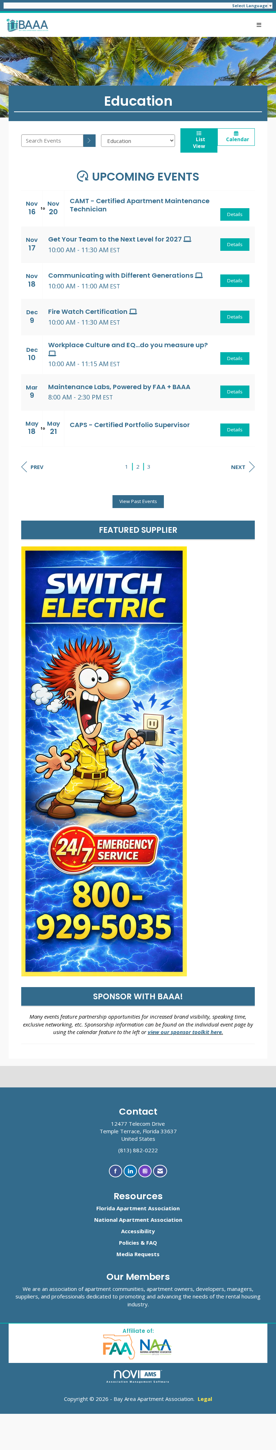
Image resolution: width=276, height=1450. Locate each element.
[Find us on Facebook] (115, 1171)
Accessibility (138, 1231)
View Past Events (138, 501)
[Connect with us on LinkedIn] (130, 1171)
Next (238, 466)
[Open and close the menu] (158, 25)
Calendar (236, 139)
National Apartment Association (138, 1219)
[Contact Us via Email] (160, 1171)
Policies (129, 1242)
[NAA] (156, 1346)
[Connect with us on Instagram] (145, 1171)
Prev (37, 466)
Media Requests (138, 1254)
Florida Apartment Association (138, 1208)
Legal (205, 1398)
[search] (89, 140)
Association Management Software (138, 1381)
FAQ (151, 1242)
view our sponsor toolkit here (185, 1031)
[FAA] (119, 1346)
